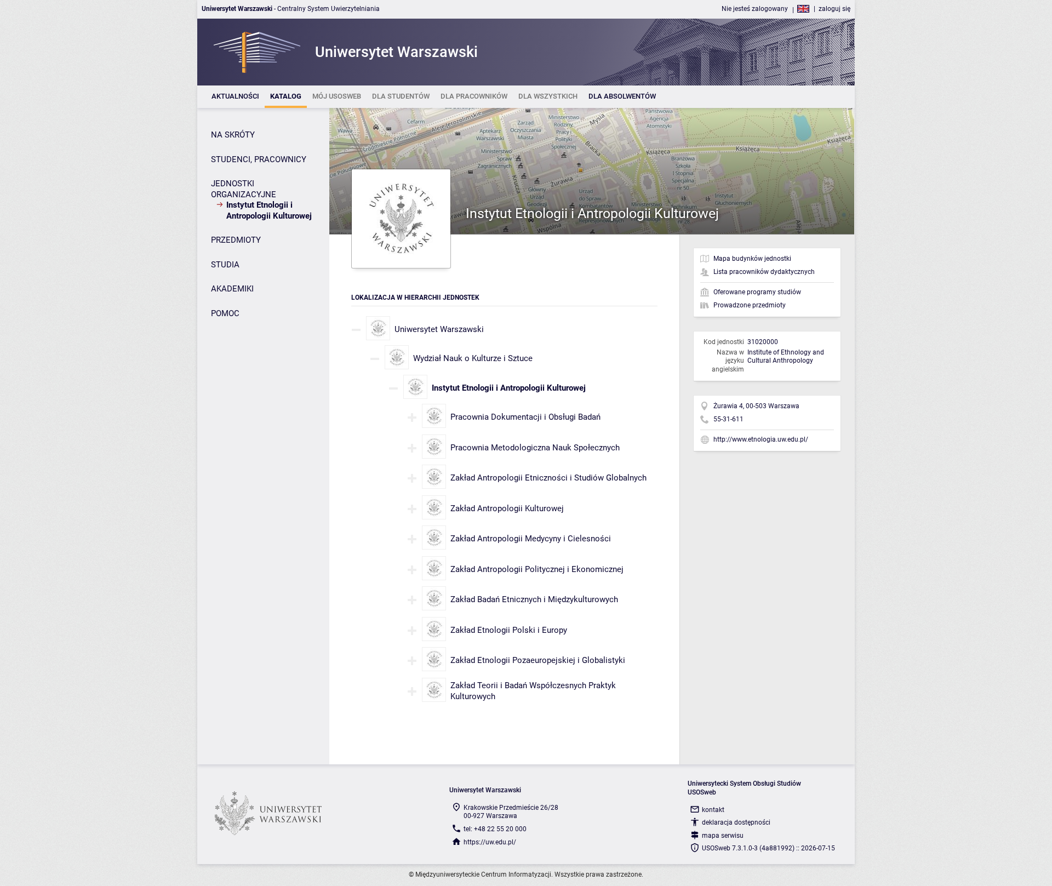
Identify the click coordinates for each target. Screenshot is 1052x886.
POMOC (225, 313)
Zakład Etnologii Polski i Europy (508, 630)
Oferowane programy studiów (757, 292)
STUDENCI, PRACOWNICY (258, 159)
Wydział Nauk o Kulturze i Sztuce (473, 358)
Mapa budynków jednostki (752, 258)
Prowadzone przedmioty (749, 305)
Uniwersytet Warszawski (439, 329)
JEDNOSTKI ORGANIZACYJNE (243, 189)
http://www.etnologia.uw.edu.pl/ (760, 439)
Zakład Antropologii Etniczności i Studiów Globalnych (548, 478)
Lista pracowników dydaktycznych (764, 272)
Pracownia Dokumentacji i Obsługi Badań (525, 417)
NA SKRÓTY (233, 135)
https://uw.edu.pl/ (490, 842)
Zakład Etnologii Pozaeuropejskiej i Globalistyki (537, 660)
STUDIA (225, 265)
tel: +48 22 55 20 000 (495, 829)
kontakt (713, 810)
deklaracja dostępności (736, 822)
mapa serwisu (723, 835)
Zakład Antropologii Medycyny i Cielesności (530, 539)
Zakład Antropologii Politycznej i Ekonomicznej (537, 569)
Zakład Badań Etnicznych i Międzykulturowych (534, 599)
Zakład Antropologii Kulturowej (507, 508)
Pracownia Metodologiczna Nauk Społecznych (535, 448)
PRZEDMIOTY (236, 240)
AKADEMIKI (232, 289)
